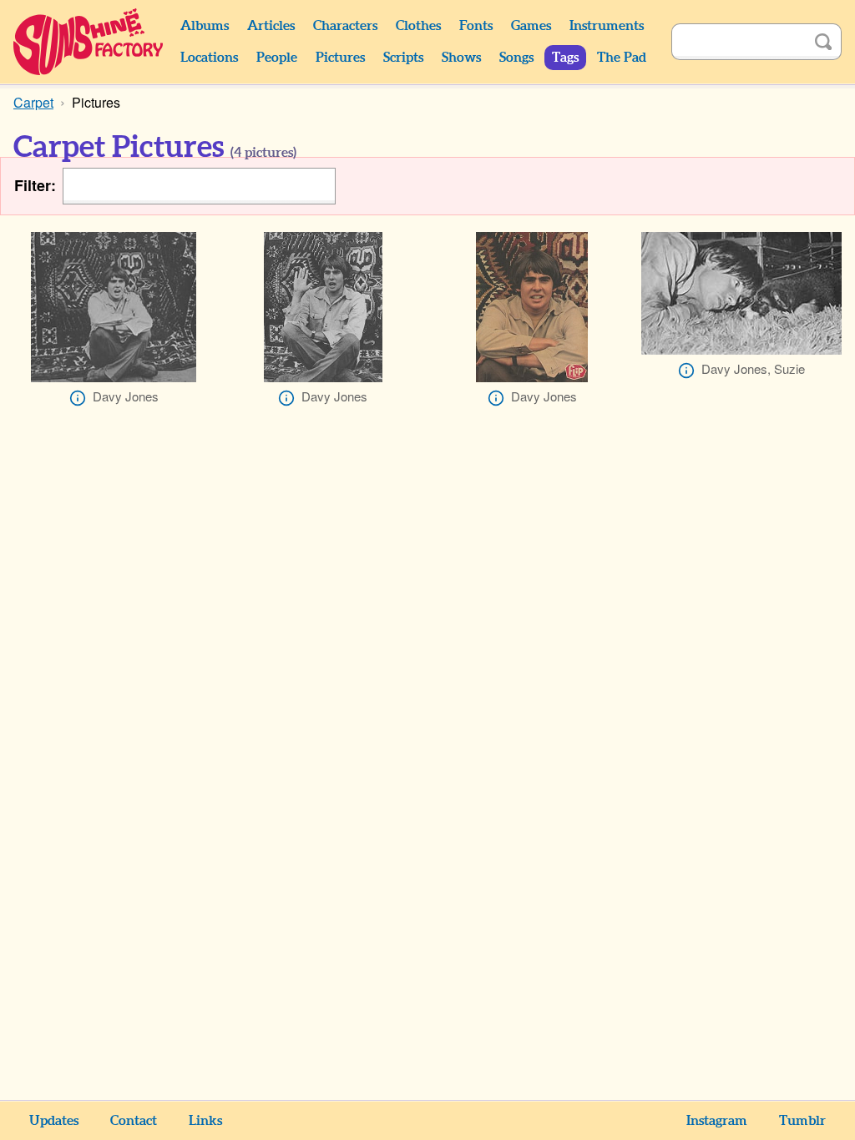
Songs (516, 57)
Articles (271, 26)
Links (205, 1120)
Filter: (35, 185)
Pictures (340, 57)
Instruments (606, 26)
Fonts (476, 26)
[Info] (77, 398)
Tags (565, 57)
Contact (133, 1120)
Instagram (716, 1120)
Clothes (418, 26)
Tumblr (802, 1120)
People (276, 57)
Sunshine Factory (88, 41)
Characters (345, 26)
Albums (204, 26)
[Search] (823, 41)
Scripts (403, 57)
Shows (461, 57)
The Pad (621, 57)
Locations (209, 57)
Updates (53, 1120)
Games (531, 26)
